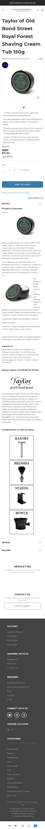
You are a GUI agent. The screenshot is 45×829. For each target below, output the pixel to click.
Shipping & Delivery (16, 683)
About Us (11, 663)
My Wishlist (12, 640)
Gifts (9, 762)
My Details (12, 644)
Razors (10, 778)
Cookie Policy (28, 808)
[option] (22, 2)
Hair (9, 770)
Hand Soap (12, 766)
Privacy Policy (15, 808)
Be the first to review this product (15, 59)
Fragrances (12, 757)
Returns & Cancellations (18, 687)
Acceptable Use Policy (18, 811)
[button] (38, 97)
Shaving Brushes (15, 783)
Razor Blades (13, 774)
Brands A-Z (12, 659)
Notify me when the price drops (16, 193)
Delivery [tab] (6, 550)
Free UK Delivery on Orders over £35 (22, 3)
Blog (9, 691)
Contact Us (12, 668)
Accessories (12, 749)
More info (6, 146)
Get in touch (22, 606)
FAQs (9, 699)
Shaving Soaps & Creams (18, 791)
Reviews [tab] (6, 542)
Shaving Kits (12, 787)
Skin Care (11, 795)
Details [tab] (6, 203)
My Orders (12, 636)
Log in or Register (15, 632)
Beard (10, 753)
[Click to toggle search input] (38, 10)
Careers (10, 695)
